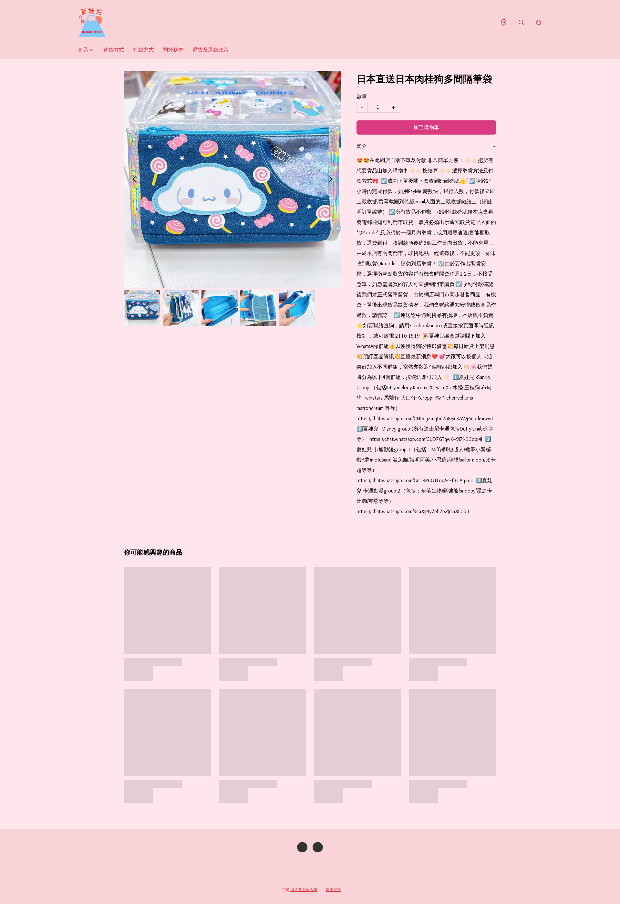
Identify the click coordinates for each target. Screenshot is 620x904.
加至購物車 (426, 127)
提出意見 (333, 889)
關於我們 (173, 50)
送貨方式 (113, 50)
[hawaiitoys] (92, 22)
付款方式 (143, 50)
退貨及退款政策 (210, 50)
